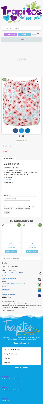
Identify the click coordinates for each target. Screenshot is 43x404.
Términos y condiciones (12, 349)
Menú (22, 39)
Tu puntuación (8, 177)
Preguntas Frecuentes (11, 354)
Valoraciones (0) (9, 158)
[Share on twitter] (21, 130)
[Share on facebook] (15, 130)
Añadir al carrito (11, 251)
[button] (10, 34)
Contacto (7, 358)
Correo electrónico (10, 198)
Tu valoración (8, 182)
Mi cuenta (7, 362)
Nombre (7, 195)
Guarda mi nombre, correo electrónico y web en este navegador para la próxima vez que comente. (19, 207)
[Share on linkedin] (27, 130)
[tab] (8, 158)
